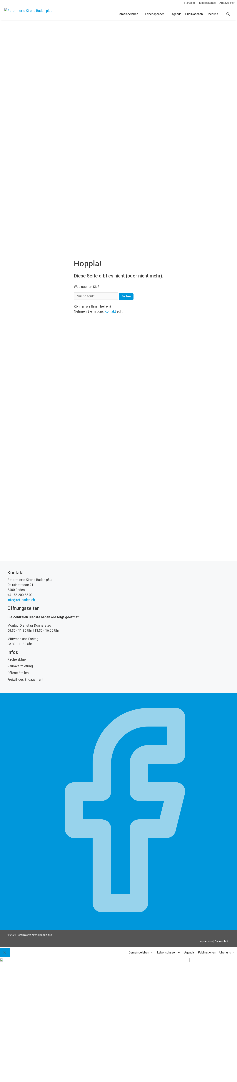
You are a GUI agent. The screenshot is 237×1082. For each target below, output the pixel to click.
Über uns (212, 14)
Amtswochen (227, 2)
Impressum (206, 941)
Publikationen (194, 14)
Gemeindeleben (128, 14)
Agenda (176, 14)
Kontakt (110, 311)
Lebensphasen (154, 14)
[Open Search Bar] (228, 14)
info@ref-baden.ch (21, 600)
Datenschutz (222, 941)
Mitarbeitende (207, 2)
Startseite (190, 2)
